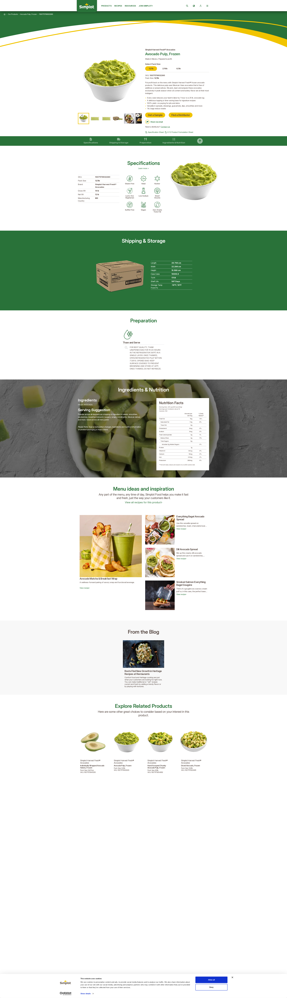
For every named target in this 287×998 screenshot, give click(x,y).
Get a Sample (155, 115)
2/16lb (164, 68)
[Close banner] (232, 977)
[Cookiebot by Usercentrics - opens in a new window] (65, 993)
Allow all (211, 980)
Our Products (13, 14)
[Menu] (207, 6)
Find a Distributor (180, 115)
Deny (211, 987)
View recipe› (85, 588)
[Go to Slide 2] (95, 118)
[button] (110, 80)
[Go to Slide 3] (106, 118)
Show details (85, 994)
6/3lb (178, 68)
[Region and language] (194, 6)
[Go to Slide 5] (129, 118)
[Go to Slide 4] (117, 118)
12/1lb (151, 68)
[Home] (5, 14)
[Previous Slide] (82, 115)
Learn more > (143, 168)
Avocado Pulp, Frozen (28, 14)
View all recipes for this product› (143, 502)
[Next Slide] (137, 115)
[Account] (201, 6)
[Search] (187, 6)
